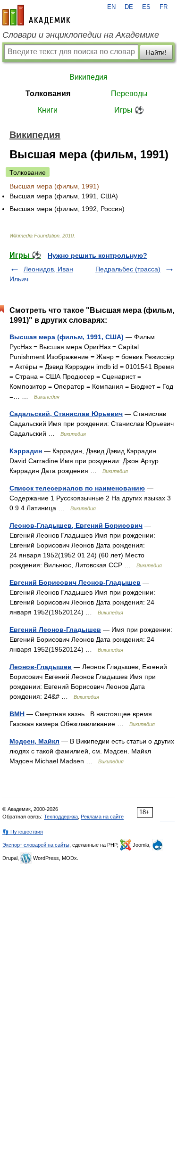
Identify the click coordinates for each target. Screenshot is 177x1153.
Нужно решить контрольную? (97, 255)
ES (146, 7)
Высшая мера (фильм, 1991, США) (66, 337)
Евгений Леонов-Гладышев (55, 629)
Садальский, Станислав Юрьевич (66, 413)
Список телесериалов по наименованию (77, 488)
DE (129, 7)
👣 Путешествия (22, 831)
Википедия (88, 77)
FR (164, 7)
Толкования (47, 94)
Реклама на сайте (102, 816)
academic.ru (36, 15)
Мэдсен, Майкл (34, 741)
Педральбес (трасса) (127, 269)
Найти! (156, 52)
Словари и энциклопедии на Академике (80, 35)
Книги (48, 110)
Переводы (129, 94)
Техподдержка (61, 816)
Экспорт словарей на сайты (35, 845)
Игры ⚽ (129, 110)
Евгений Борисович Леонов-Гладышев (75, 582)
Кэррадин (25, 451)
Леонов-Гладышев (40, 667)
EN (111, 7)
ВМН (17, 714)
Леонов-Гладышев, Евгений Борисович (76, 525)
